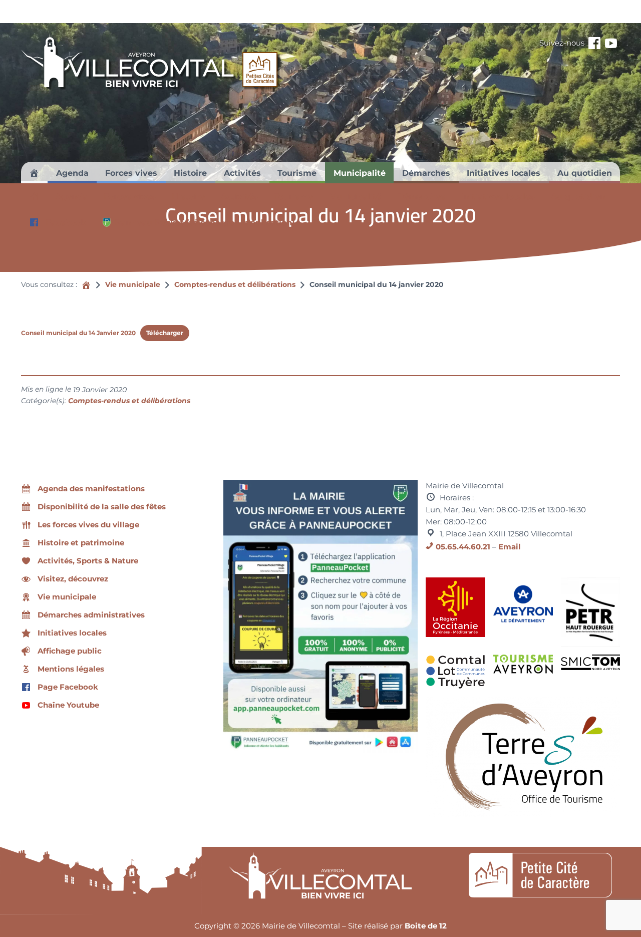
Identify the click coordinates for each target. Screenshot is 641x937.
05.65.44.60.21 (463, 546)
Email (509, 546)
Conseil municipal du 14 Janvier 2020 (78, 333)
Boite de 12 (426, 925)
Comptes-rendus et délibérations (234, 284)
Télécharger (164, 333)
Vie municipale (132, 284)
